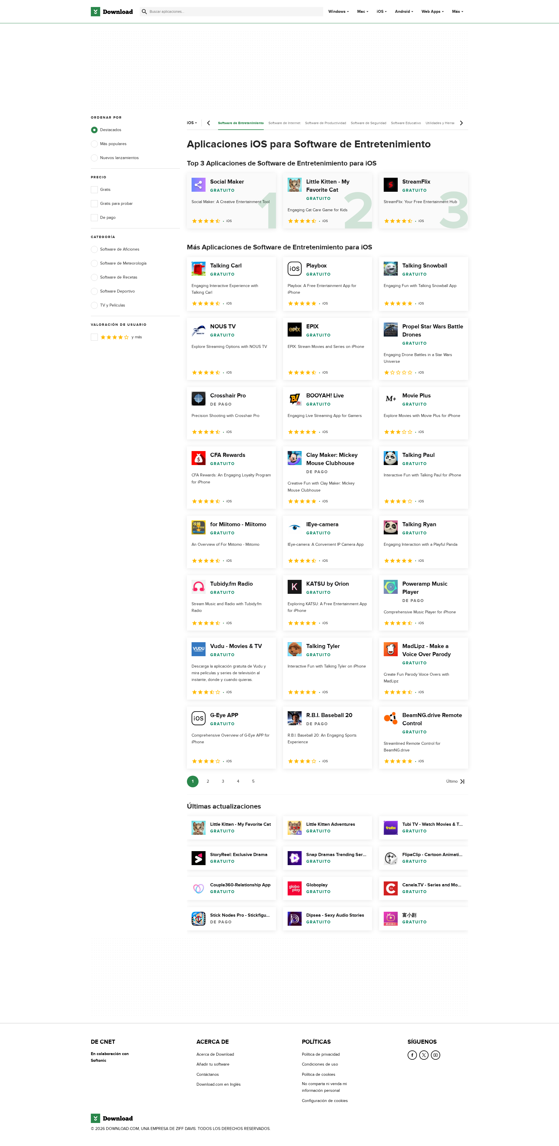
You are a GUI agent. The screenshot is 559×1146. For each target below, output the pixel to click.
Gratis (105, 189)
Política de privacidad (321, 1054)
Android (402, 12)
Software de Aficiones (119, 249)
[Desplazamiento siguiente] (461, 123)
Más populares (113, 143)
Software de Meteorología (123, 263)
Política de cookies (318, 1074)
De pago (108, 217)
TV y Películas (112, 305)
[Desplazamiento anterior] (209, 123)
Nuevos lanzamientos (119, 157)
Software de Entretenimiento (241, 123)
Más (456, 11)
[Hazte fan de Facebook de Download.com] (412, 1055)
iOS (380, 12)
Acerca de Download (215, 1054)
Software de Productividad (325, 123)
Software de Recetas (118, 277)
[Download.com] (112, 11)
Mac (361, 12)
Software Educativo (406, 123)
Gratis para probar (116, 203)
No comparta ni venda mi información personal (324, 1087)
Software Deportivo (117, 291)
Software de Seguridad (368, 123)
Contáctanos (208, 1074)
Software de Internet (284, 123)
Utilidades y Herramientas (446, 123)
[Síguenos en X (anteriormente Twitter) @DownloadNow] (424, 1055)
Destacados (110, 129)
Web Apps (431, 12)
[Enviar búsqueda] (144, 11)
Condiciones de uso (320, 1064)
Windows (337, 12)
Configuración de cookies (325, 1100)
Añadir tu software (213, 1064)
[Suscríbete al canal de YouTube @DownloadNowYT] (435, 1055)
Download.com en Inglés (219, 1084)
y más (137, 337)
